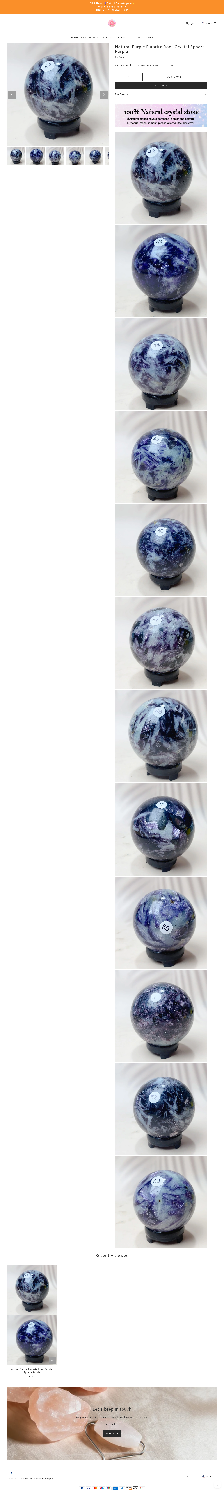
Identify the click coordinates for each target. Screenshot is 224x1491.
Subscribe (112, 1433)
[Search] (187, 23)
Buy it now (160, 85)
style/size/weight (124, 65)
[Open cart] (215, 23)
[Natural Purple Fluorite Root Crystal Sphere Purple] (32, 1315)
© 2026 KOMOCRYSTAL (20, 1478)
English (191, 1476)
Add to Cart (174, 77)
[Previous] (12, 95)
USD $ (209, 23)
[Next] (104, 95)
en (198, 23)
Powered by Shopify (43, 1478)
